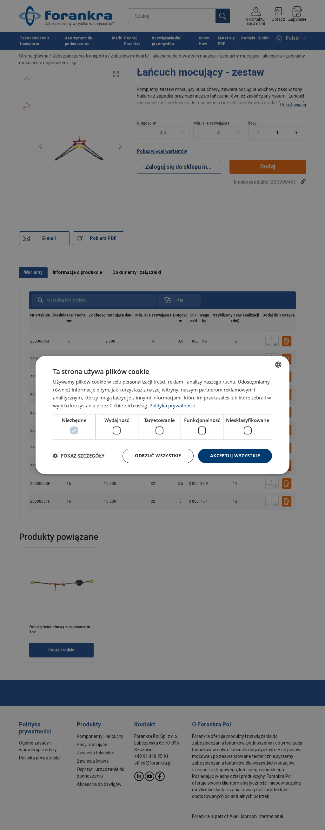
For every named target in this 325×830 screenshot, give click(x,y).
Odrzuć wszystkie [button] (158, 455)
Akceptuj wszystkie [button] (235, 455)
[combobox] (278, 364)
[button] (78, 455)
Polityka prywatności (172, 405)
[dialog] (162, 415)
